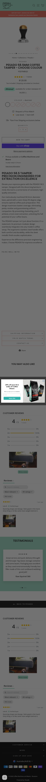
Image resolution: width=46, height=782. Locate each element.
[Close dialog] (44, 381)
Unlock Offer (12, 398)
